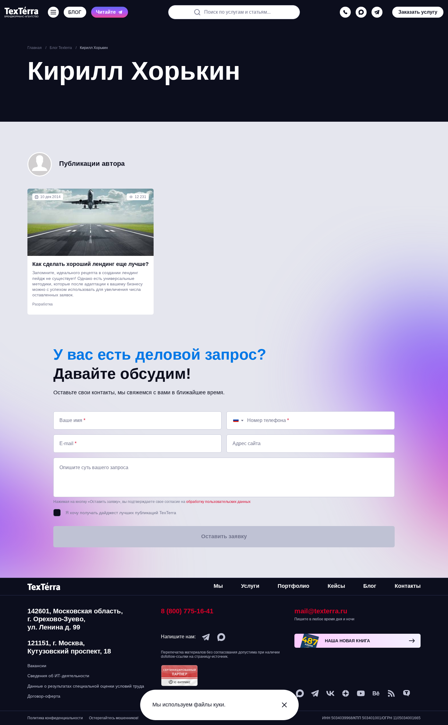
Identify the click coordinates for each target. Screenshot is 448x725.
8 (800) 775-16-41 (187, 611)
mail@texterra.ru (320, 611)
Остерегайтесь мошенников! (113, 718)
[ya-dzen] (345, 693)
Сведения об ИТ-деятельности (58, 675)
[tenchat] (406, 693)
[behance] (376, 693)
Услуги (250, 586)
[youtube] (360, 693)
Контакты (408, 586)
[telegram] (377, 12)
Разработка (42, 304)
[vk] (330, 693)
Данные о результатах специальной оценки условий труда (85, 686)
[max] (361, 12)
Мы (218, 586)
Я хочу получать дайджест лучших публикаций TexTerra (121, 512)
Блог (369, 586)
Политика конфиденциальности (55, 718)
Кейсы (336, 586)
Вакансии (36, 665)
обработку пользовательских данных (218, 502)
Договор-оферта (43, 696)
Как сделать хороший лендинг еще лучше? (90, 264)
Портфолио (293, 586)
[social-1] (391, 693)
